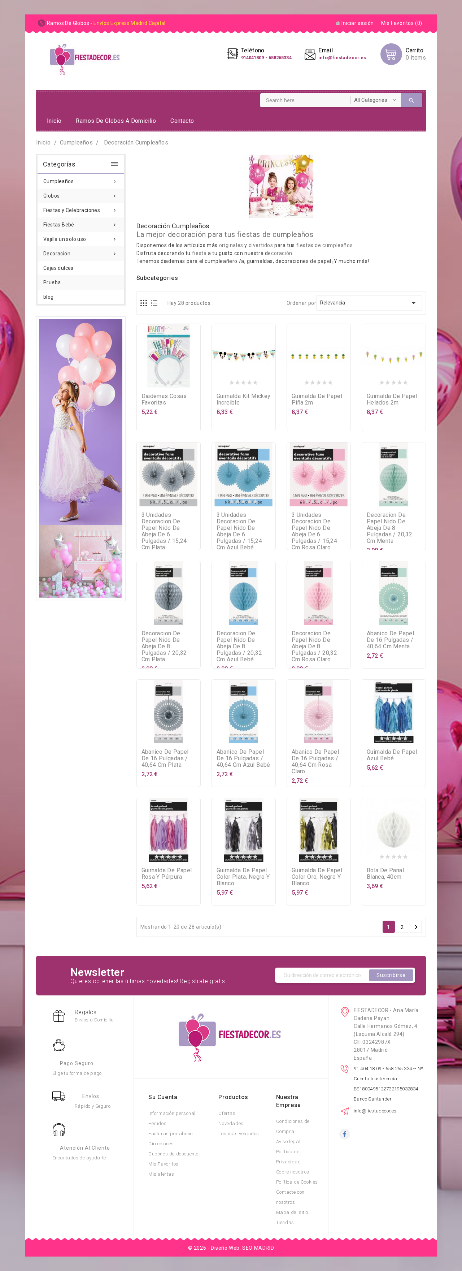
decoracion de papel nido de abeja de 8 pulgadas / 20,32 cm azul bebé (239, 646)
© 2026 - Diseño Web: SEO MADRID (231, 1248)
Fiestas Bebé (80, 225)
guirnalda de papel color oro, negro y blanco (317, 877)
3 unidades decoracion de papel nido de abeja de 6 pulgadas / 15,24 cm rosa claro (314, 531)
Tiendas (285, 1222)
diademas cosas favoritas (164, 399)
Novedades (230, 1123)
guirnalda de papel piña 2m (317, 399)
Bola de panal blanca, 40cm (385, 873)
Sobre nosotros (292, 1172)
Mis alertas (161, 1174)
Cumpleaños (80, 181)
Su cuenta (162, 1097)
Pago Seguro (76, 1063)
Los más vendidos (238, 1133)
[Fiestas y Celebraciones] (80, 458)
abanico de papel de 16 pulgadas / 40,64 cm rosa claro (315, 761)
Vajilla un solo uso (80, 239)
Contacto (182, 120)
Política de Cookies (297, 1182)
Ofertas (226, 1113)
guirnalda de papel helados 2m (392, 399)
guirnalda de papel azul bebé (392, 755)
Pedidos (157, 1123)
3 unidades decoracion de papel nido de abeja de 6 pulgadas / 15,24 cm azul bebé (239, 531)
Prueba (52, 282)
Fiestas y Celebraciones (80, 210)
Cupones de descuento (173, 1154)
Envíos (90, 1096)
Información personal (172, 1113)
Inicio (54, 120)
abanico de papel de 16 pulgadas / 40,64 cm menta (390, 640)
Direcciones (161, 1143)
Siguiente (416, 927)
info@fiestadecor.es (375, 1111)
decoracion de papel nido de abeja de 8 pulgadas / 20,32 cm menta (389, 527)
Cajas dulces (58, 268)
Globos (80, 196)
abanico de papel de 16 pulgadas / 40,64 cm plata (165, 758)
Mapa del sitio (292, 1212)
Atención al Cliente (85, 1148)
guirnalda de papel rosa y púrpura (166, 873)
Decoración (80, 253)
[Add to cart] (154, 381)
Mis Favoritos (163, 1164)
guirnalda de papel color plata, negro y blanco (243, 877)
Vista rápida (182, 381)
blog (48, 297)
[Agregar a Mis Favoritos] (168, 381)
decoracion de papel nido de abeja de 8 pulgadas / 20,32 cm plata (164, 646)
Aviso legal (288, 1141)
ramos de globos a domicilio (116, 120)
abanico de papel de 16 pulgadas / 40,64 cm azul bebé (243, 758)
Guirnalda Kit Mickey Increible (244, 399)
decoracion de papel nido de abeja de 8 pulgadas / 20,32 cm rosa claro (314, 646)
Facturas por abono (170, 1133)
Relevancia (369, 303)
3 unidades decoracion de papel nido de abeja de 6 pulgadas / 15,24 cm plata (164, 531)
